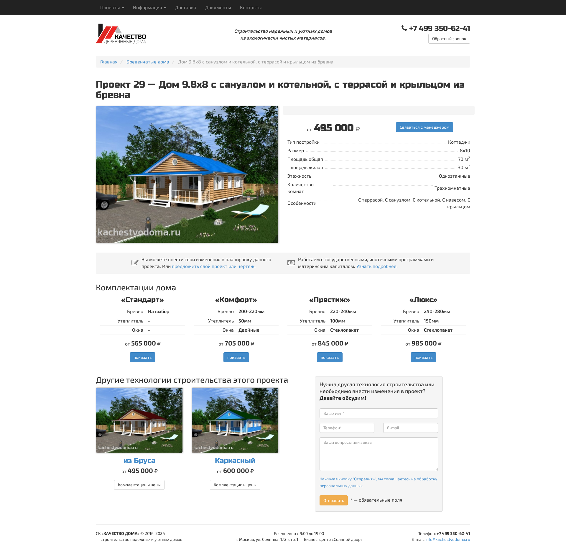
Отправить (333, 500)
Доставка (185, 7)
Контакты (251, 7)
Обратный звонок (449, 38)
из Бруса (139, 460)
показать (143, 357)
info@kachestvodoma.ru (447, 539)
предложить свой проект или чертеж (213, 266)
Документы (218, 7)
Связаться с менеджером (424, 127)
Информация (148, 7)
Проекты (110, 7)
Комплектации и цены (139, 484)
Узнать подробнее (376, 266)
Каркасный (235, 460)
